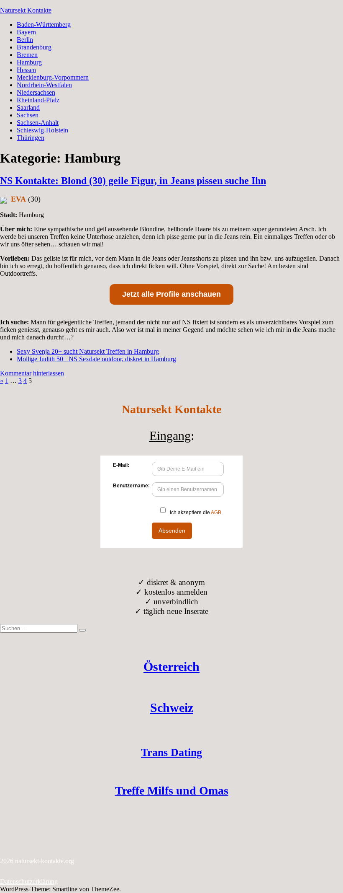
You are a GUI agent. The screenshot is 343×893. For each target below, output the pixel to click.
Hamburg (29, 62)
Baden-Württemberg (44, 24)
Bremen (27, 54)
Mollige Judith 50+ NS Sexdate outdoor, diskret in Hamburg (96, 358)
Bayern (26, 32)
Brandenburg (34, 47)
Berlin (25, 39)
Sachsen (27, 115)
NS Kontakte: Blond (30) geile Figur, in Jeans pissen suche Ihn (133, 180)
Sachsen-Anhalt (38, 122)
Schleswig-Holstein (42, 130)
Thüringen (30, 137)
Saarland (28, 107)
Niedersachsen (36, 92)
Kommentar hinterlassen (32, 373)
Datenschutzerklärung (29, 881)
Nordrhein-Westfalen (44, 84)
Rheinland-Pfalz (38, 100)
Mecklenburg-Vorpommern (53, 77)
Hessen (26, 69)
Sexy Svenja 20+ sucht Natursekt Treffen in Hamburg (88, 351)
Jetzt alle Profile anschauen (171, 294)
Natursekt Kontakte (25, 10)
